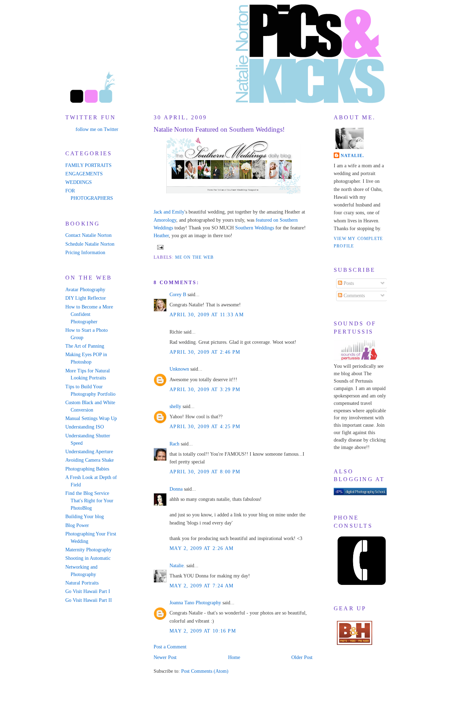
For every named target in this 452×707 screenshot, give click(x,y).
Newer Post (165, 657)
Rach (174, 444)
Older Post (302, 657)
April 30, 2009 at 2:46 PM (205, 352)
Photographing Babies (87, 469)
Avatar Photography (85, 289)
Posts (348, 283)
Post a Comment (170, 646)
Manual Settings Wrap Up (91, 418)
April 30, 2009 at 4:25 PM (205, 426)
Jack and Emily (169, 212)
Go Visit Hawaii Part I (87, 591)
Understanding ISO (84, 427)
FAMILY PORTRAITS (88, 165)
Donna (176, 489)
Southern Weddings (254, 227)
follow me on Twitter (97, 129)
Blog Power (77, 525)
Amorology (165, 220)
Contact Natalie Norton (88, 235)
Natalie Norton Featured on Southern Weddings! (219, 129)
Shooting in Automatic (88, 558)
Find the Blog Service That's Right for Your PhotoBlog (89, 501)
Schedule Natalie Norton (89, 244)
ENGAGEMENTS (84, 173)
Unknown (179, 369)
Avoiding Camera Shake (89, 460)
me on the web (194, 257)
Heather (161, 235)
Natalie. (177, 565)
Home (234, 657)
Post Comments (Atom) (204, 671)
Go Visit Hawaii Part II (88, 600)
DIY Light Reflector (85, 298)
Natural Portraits (82, 583)
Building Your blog (84, 516)
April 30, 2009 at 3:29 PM (205, 389)
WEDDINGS (78, 182)
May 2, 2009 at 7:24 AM (202, 585)
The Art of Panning (84, 346)
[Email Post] (159, 246)
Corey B (178, 294)
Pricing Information (85, 252)
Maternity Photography (88, 549)
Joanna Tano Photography (195, 602)
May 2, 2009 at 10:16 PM (203, 631)
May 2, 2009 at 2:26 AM (202, 548)
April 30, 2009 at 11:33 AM (207, 314)
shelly (175, 406)
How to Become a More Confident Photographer (89, 314)
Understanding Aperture (89, 451)
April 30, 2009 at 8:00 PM (205, 471)
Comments (353, 295)
